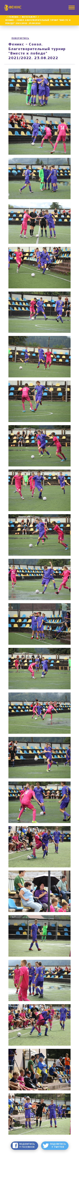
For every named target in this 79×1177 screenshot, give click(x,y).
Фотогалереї (29, 17)
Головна (14, 17)
